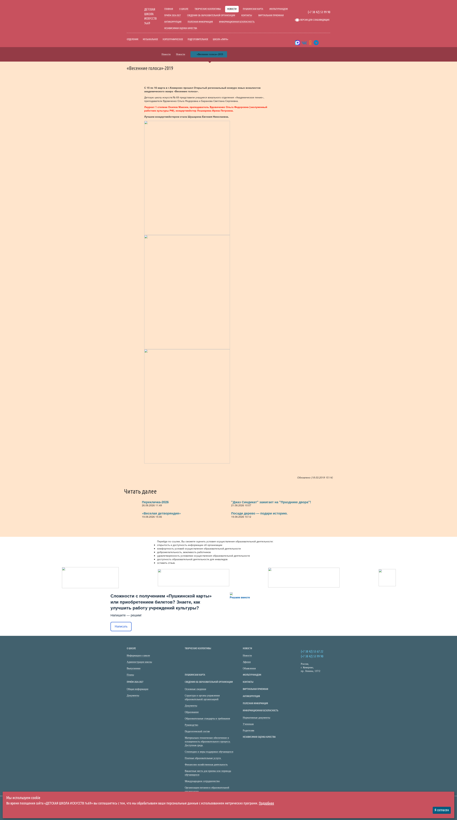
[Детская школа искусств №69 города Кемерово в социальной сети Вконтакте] (304, 43)
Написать (121, 626)
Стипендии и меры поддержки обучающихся (209, 751)
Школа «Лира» (220, 39)
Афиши (247, 662)
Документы (133, 695)
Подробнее (266, 803)
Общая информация (137, 689)
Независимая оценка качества (180, 28)
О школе (183, 9)
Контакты (246, 15)
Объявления (249, 668)
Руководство (191, 725)
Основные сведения (195, 689)
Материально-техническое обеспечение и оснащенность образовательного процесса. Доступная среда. (208, 741)
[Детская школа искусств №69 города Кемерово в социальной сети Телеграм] (316, 43)
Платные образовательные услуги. (203, 758)
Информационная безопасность (237, 21)
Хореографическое (173, 39)
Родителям (248, 730)
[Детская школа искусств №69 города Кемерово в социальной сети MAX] (298, 43)
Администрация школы (139, 662)
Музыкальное (150, 39)
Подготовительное (198, 39)
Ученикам (248, 724)
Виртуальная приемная (271, 15)
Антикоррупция (172, 21)
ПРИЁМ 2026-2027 (172, 15)
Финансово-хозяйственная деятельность (206, 764)
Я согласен (442, 810)
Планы (130, 674)
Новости (232, 9)
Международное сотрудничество (202, 781)
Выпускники (133, 668)
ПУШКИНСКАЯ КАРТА (253, 9)
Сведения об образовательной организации (211, 15)
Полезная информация (200, 21)
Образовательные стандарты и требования (207, 718)
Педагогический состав (197, 731)
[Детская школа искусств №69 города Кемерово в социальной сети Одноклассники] (310, 43)
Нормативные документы (256, 717)
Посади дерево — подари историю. (259, 513)
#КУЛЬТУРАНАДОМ (278, 9)
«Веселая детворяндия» (161, 513)
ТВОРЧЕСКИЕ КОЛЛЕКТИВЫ (208, 9)
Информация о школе (138, 655)
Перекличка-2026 (155, 502)
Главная (168, 9)
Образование (192, 712)
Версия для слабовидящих (315, 19)
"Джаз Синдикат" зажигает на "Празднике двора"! (271, 502)
